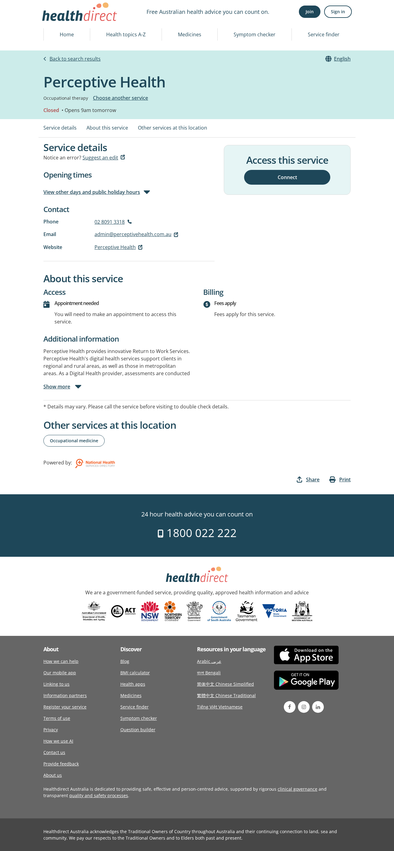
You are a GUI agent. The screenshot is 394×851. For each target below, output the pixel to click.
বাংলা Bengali (209, 673)
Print (345, 479)
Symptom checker (254, 34)
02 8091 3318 (109, 222)
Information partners (65, 695)
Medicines (189, 34)
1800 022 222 (200, 532)
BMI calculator (135, 673)
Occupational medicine (74, 441)
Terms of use (56, 718)
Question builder (137, 730)
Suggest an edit (100, 157)
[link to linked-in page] (318, 707)
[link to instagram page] (304, 707)
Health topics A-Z (126, 34)
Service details (60, 127)
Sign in (338, 11)
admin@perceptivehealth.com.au (132, 234)
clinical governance (297, 789)
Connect (287, 177)
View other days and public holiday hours (91, 192)
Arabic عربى (209, 661)
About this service (107, 127)
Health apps (132, 684)
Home (67, 34)
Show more (56, 386)
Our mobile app (59, 673)
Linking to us (56, 684)
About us (52, 775)
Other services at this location (172, 127)
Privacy (50, 730)
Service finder (324, 34)
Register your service (64, 707)
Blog (124, 661)
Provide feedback (61, 764)
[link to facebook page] (290, 707)
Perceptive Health (115, 247)
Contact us (54, 752)
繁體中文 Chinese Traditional (226, 695)
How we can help (60, 661)
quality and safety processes (98, 795)
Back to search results (75, 58)
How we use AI (58, 741)
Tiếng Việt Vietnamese (220, 707)
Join (310, 11)
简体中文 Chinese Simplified (225, 684)
